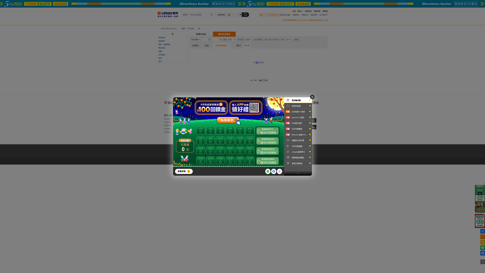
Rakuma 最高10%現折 (298, 134)
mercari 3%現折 (295, 117)
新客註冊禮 (296, 106)
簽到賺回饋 (296, 100)
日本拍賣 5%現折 (295, 111)
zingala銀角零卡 (298, 152)
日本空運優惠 (296, 146)
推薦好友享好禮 (297, 140)
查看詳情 (182, 171)
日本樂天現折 (294, 123)
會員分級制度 (296, 163)
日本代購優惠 (294, 129)
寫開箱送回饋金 (297, 157)
